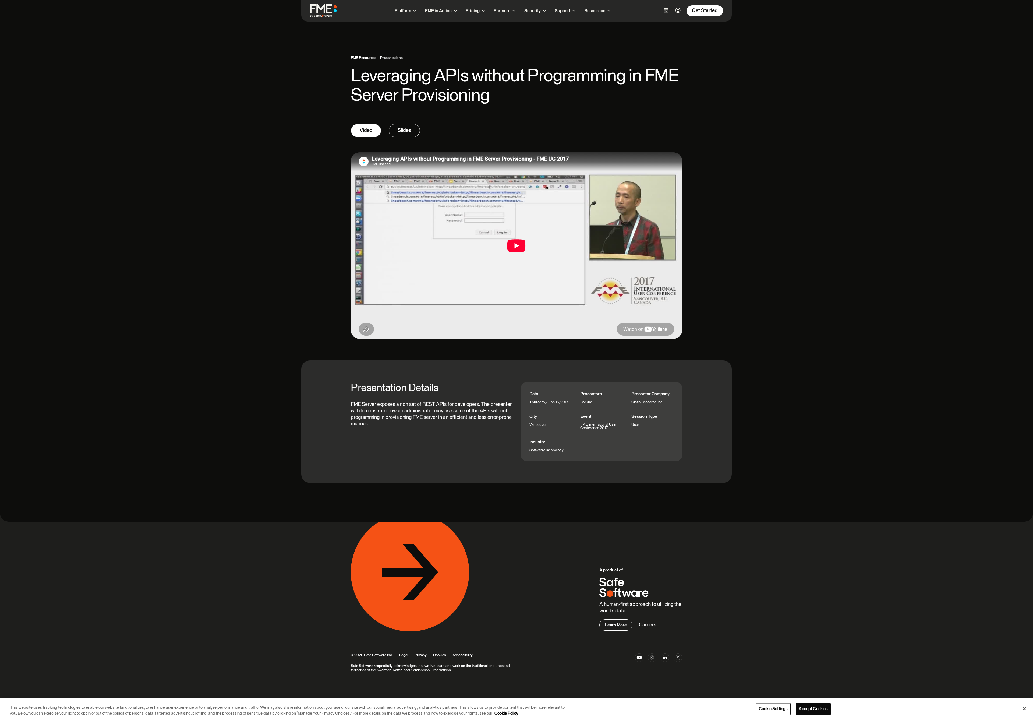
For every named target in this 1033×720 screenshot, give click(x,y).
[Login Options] (666, 10)
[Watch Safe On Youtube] (639, 658)
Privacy (421, 655)
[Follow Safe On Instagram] (652, 658)
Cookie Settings (773, 709)
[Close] (1024, 709)
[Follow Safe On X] (678, 658)
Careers (647, 624)
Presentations (391, 58)
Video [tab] (366, 130)
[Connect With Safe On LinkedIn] (665, 658)
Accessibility (462, 655)
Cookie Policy (506, 714)
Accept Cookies (813, 709)
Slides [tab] (404, 130)
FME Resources (363, 58)
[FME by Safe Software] (329, 11)
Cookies (439, 655)
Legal (403, 655)
